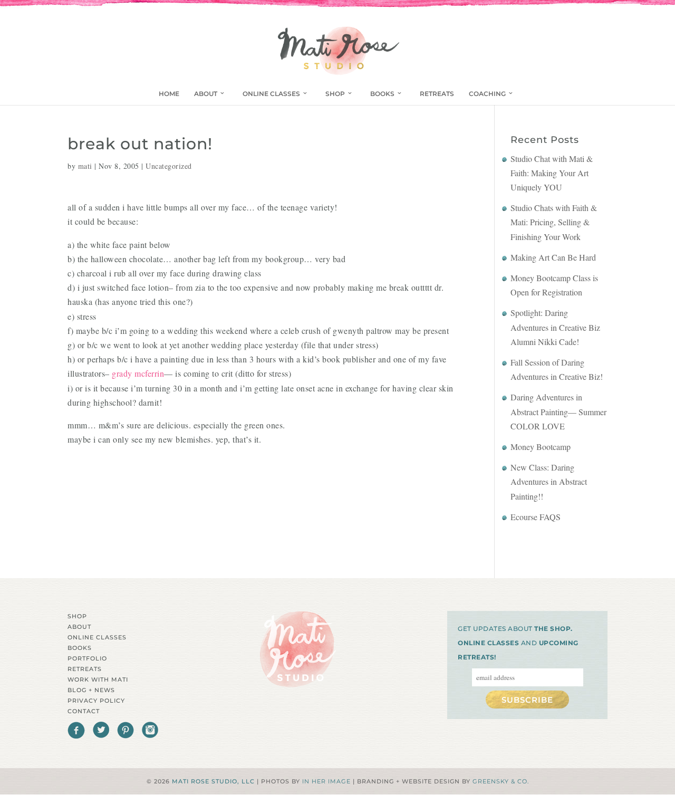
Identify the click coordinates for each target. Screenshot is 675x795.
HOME (169, 94)
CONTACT (84, 711)
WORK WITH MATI (98, 679)
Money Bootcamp (540, 446)
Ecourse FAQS (535, 516)
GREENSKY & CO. (500, 781)
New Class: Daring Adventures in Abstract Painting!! (548, 481)
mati (85, 166)
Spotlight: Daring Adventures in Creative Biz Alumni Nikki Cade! (555, 327)
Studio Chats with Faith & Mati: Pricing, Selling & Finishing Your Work (553, 222)
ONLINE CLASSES (271, 94)
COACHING (487, 94)
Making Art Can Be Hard (553, 257)
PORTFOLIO (87, 658)
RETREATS (437, 94)
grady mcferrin (138, 373)
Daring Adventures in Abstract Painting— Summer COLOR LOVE (558, 411)
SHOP (335, 94)
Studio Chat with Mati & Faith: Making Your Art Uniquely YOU (551, 173)
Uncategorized (169, 166)
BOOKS (382, 94)
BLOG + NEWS (91, 690)
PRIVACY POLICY (96, 700)
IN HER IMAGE (326, 781)
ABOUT (205, 94)
